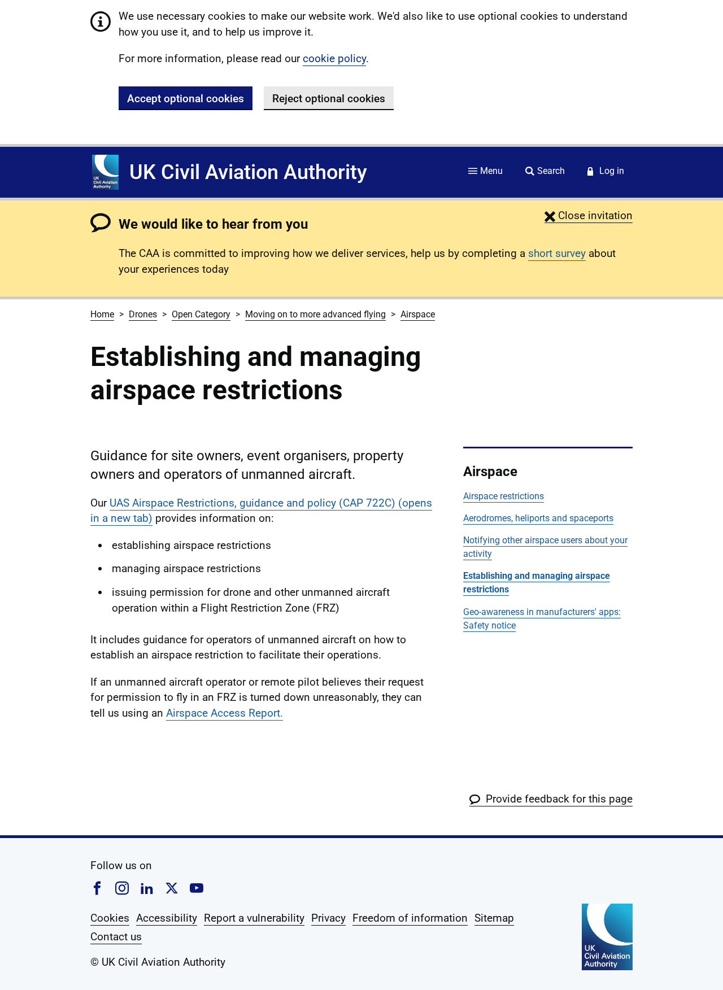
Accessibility (166, 918)
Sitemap (494, 918)
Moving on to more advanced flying (315, 314)
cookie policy (334, 58)
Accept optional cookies (185, 98)
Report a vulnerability (254, 918)
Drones (143, 314)
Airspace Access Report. (224, 712)
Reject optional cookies (328, 98)
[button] (589, 215)
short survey (557, 253)
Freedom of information (410, 918)
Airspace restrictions (503, 496)
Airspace (417, 314)
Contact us (116, 936)
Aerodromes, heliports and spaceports (538, 518)
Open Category (201, 314)
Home (102, 314)
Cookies (109, 918)
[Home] (105, 172)
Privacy (328, 918)
